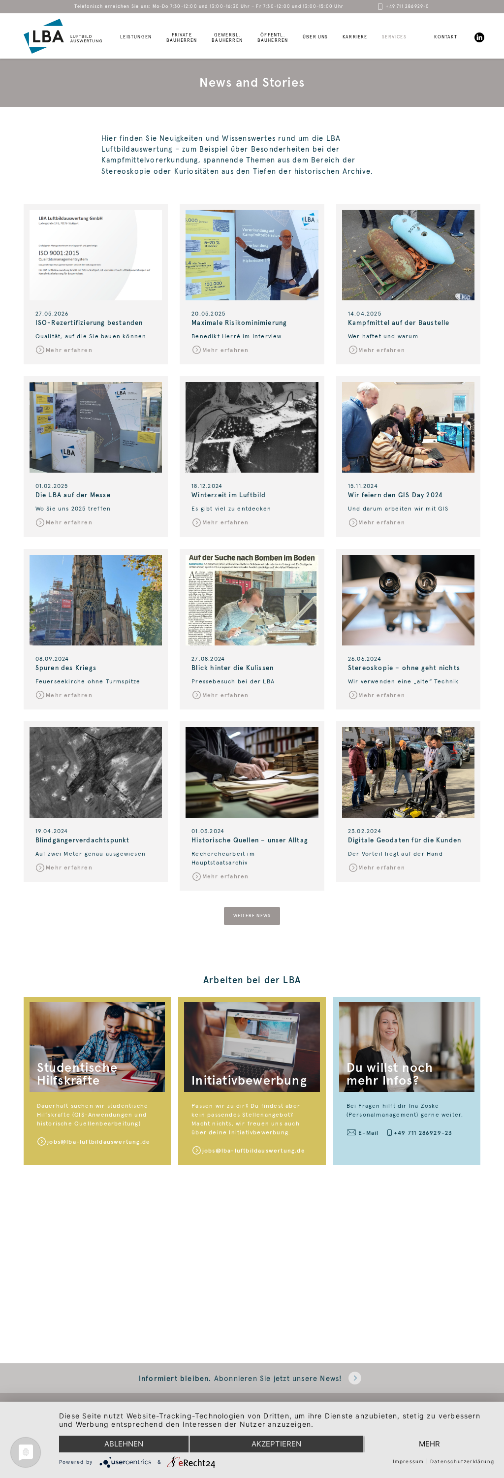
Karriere (355, 37)
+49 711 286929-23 (423, 1132)
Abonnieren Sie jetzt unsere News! (240, 1378)
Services (394, 37)
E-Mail (368, 1132)
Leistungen (136, 37)
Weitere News (252, 916)
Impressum (408, 1461)
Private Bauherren (181, 38)
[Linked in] (479, 37)
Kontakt (445, 37)
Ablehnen (123, 1443)
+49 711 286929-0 (407, 6)
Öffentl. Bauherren (272, 38)
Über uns (315, 37)
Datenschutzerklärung (462, 1461)
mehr (429, 1443)
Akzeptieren (276, 1443)
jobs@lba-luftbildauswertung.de (98, 1141)
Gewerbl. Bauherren (227, 38)
